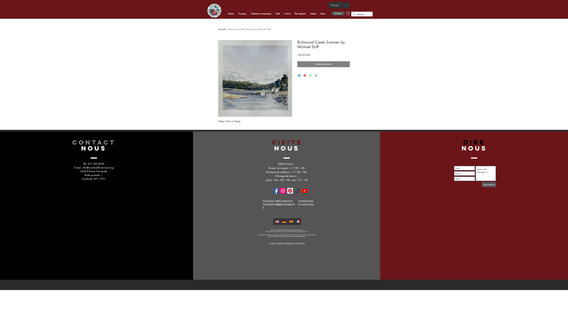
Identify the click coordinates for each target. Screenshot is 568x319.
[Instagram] (283, 191)
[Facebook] (276, 191)
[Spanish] (290, 221)
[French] (297, 221)
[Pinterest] (290, 191)
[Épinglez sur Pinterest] (305, 75)
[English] (276, 221)
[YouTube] (305, 191)
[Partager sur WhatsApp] (310, 75)
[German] (283, 221)
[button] (348, 13)
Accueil (222, 29)
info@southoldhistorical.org (98, 167)
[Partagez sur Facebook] (299, 75)
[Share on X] (316, 75)
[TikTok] (297, 191)
